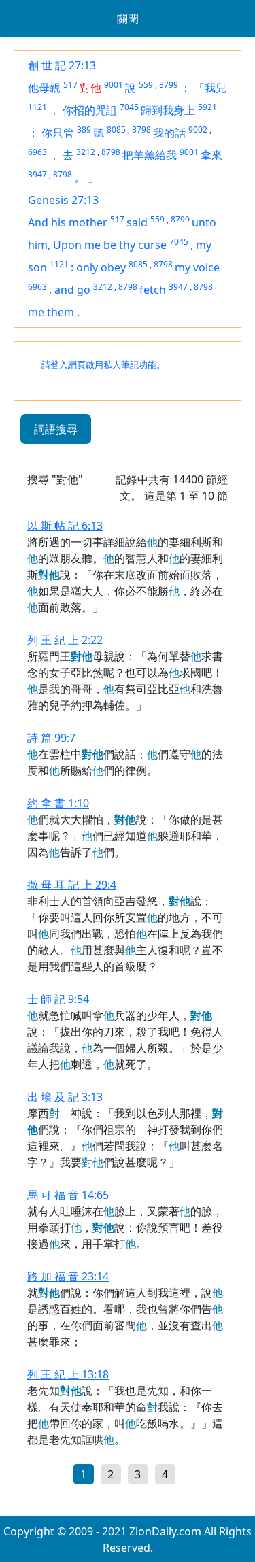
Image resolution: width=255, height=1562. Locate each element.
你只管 (57, 132)
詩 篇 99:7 (51, 737)
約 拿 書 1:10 (58, 803)
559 (146, 84)
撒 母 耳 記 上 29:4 (71, 884)
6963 (37, 152)
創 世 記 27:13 (62, 65)
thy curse (143, 244)
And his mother (67, 222)
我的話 (169, 132)
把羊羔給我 (149, 155)
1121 (37, 107)
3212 (85, 152)
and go (72, 289)
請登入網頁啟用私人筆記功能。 (103, 365)
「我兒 (210, 87)
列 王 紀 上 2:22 (65, 639)
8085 (116, 129)
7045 (129, 107)
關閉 (128, 18)
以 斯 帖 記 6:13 (65, 525)
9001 (113, 84)
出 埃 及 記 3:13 (65, 1096)
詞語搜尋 (56, 429)
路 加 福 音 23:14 (68, 1276)
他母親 (44, 87)
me (37, 312)
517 (70, 84)
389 (84, 129)
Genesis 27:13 (63, 199)
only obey (101, 267)
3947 (37, 174)
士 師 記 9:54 (58, 998)
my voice (197, 267)
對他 (90, 87)
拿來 (211, 155)
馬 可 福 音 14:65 (68, 1194)
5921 (207, 107)
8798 (141, 129)
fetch (152, 289)
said (137, 222)
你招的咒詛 (90, 110)
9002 (197, 129)
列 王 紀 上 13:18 (68, 1374)
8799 (168, 84)
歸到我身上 (168, 110)
